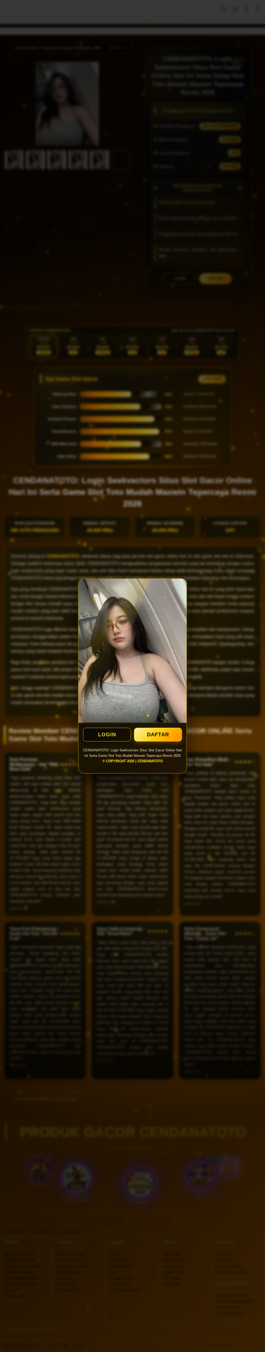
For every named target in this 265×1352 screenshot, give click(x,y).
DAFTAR (158, 734)
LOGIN (107, 734)
